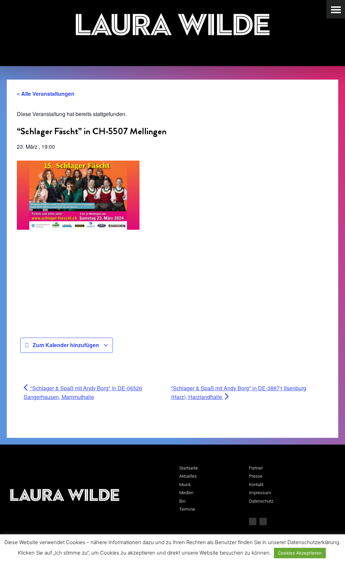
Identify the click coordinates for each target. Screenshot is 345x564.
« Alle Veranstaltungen (45, 93)
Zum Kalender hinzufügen (65, 345)
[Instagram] (263, 521)
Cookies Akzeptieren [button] (300, 553)
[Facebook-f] (252, 521)
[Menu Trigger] (335, 9)
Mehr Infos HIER (36, 240)
